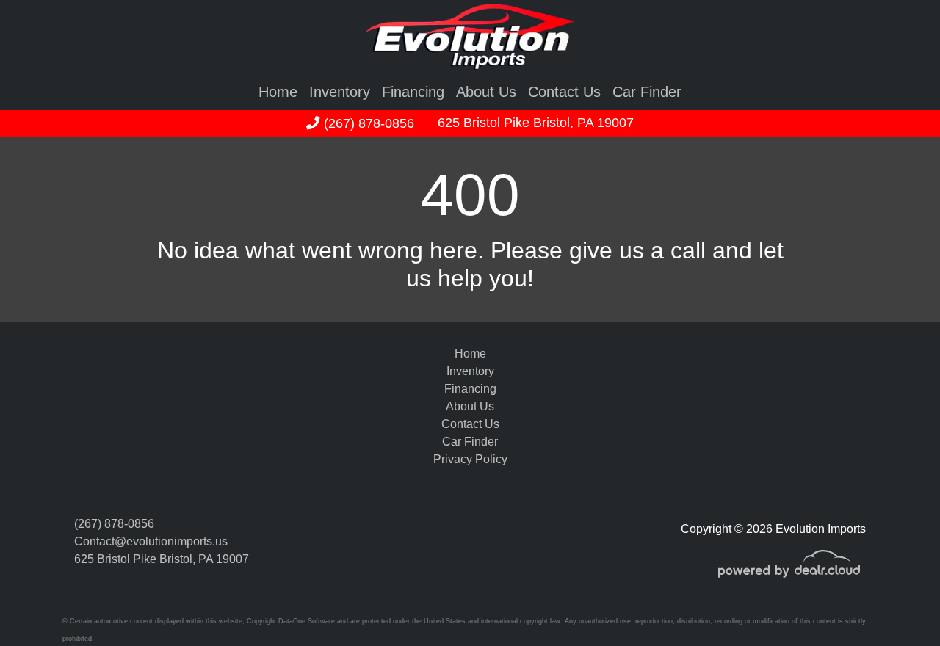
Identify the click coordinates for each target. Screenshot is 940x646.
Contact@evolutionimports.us (151, 541)
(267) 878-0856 (366, 123)
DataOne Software (306, 621)
